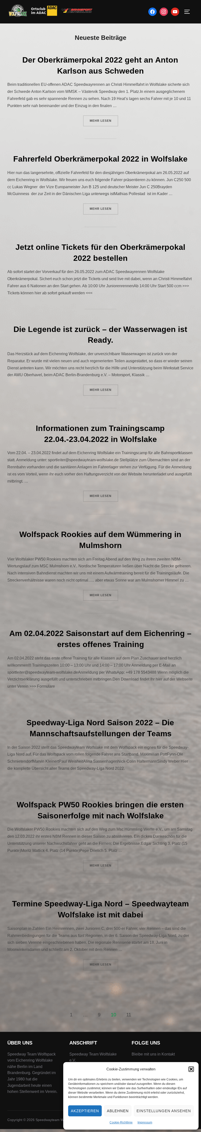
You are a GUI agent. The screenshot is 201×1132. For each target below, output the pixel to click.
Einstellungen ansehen (164, 1111)
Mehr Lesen (104, 120)
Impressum (145, 1122)
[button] (191, 1069)
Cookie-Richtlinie (121, 1122)
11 (128, 1014)
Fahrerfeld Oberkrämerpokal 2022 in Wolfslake (100, 158)
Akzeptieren (85, 1111)
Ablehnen (118, 1111)
